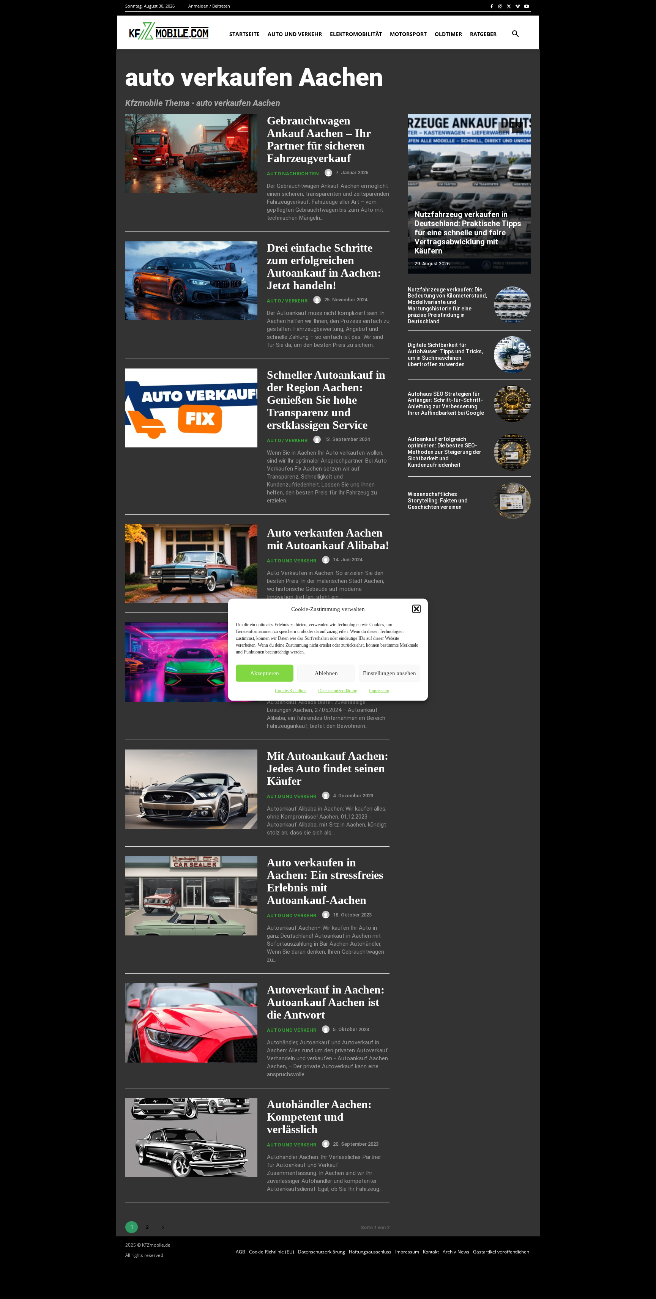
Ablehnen (326, 673)
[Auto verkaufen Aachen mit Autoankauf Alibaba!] (191, 563)
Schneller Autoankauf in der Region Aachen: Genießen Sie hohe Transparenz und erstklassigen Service (326, 399)
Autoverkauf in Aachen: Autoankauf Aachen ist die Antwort (326, 1002)
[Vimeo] (517, 6)
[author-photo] (329, 172)
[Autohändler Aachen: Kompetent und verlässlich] (191, 1137)
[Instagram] (500, 6)
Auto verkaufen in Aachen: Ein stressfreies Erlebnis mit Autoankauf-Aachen (325, 881)
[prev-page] (503, 127)
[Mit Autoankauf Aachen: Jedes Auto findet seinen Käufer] (191, 789)
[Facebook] (491, 6)
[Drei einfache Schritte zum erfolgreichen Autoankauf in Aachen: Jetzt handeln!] (191, 281)
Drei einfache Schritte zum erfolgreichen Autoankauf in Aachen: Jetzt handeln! (324, 266)
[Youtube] (526, 6)
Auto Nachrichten (293, 173)
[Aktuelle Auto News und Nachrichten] (168, 31)
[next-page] (162, 1227)
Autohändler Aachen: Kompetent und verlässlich (319, 1116)
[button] (416, 608)
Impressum (379, 690)
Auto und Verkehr (291, 561)
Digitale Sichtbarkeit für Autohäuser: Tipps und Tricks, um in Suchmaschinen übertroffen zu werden (445, 354)
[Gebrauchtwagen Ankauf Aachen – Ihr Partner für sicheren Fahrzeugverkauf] (191, 154)
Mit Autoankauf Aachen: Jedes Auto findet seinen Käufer (327, 768)
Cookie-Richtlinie (290, 690)
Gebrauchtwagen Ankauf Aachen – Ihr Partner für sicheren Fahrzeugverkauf (319, 139)
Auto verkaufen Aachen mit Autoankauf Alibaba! (328, 538)
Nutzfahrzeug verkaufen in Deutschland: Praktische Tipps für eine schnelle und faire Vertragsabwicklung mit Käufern (468, 232)
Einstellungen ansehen (389, 673)
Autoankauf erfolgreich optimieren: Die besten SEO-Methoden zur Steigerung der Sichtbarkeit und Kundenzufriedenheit (444, 452)
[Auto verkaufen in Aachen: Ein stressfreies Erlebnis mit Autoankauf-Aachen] (191, 895)
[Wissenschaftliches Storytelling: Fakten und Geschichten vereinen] (512, 500)
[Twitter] (509, 6)
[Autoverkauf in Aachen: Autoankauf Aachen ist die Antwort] (191, 1023)
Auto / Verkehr (287, 301)
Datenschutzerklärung (337, 690)
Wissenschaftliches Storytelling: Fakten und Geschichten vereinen (438, 500)
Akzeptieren (264, 673)
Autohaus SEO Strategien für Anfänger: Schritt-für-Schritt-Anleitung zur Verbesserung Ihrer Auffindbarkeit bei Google (446, 403)
